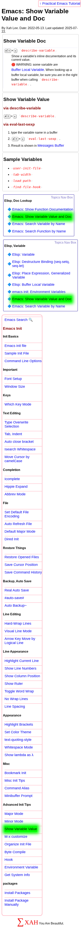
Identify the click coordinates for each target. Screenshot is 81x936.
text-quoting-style (18, 740)
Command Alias (17, 788)
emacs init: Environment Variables (38, 292)
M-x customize (16, 837)
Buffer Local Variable (27, 70)
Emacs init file (15, 346)
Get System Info (17, 875)
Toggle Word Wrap (19, 691)
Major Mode (14, 814)
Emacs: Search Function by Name (39, 231)
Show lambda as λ (19, 755)
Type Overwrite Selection (16, 424)
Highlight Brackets (19, 724)
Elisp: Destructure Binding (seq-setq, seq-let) (41, 264)
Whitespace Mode (19, 747)
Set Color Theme (18, 732)
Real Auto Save (17, 590)
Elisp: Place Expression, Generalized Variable (41, 275)
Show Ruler (14, 684)
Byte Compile (15, 852)
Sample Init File (17, 353)
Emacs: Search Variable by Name (38, 224)
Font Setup (13, 379)
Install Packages (17, 893)
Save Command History (23, 572)
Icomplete (12, 479)
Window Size (15, 387)
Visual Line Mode (18, 631)
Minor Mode (14, 821)
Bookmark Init (15, 773)
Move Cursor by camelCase (17, 459)
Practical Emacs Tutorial (61, 3)
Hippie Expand (16, 487)
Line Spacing (15, 706)
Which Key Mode (18, 404)
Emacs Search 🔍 (19, 320)
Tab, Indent (13, 434)
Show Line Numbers (20, 668)
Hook (9, 860)
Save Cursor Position (21, 565)
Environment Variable (21, 867)
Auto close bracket (19, 442)
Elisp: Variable (23, 254)
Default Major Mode (20, 531)
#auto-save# (14, 598)
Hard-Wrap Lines (18, 623)
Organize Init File (18, 844)
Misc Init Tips (15, 780)
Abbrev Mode (15, 494)
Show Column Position (22, 676)
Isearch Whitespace (20, 449)
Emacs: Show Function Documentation (42, 209)
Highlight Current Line (22, 661)
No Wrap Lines (16, 699)
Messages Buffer (51, 145)
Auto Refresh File (18, 524)
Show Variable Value (21, 829)
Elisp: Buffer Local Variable (33, 285)
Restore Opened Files (22, 557)
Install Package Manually (17, 902)
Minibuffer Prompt (18, 796)
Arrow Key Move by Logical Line (20, 641)
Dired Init (12, 539)
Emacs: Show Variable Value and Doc (42, 217)
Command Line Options (23, 361)
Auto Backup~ (16, 605)
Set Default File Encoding (17, 514)
